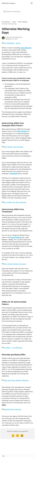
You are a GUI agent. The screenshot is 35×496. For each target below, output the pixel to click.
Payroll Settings (16, 237)
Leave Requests (25, 48)
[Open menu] (31, 3)
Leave (14, 22)
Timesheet (13, 174)
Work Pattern (22, 131)
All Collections (6, 22)
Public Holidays (22, 22)
